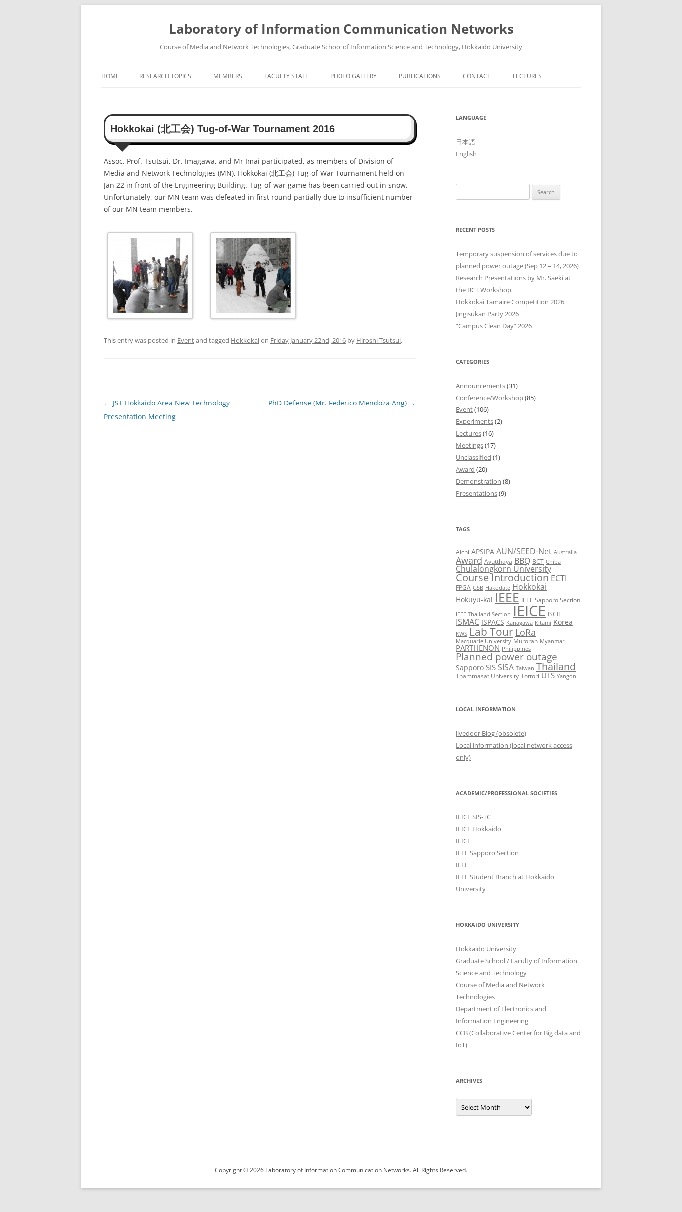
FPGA (463, 587)
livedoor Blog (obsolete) (491, 733)
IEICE (529, 611)
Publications (420, 76)
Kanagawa (519, 622)
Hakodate (497, 587)
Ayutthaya (498, 561)
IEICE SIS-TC (473, 816)
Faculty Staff (286, 76)
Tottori (530, 676)
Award (465, 469)
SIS (491, 667)
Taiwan (525, 668)
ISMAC (467, 621)
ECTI (559, 578)
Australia (565, 552)
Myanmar (552, 641)
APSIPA (482, 551)
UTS (548, 675)
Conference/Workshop (489, 397)
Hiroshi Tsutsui (378, 340)
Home (110, 76)
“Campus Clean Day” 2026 (494, 325)
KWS (461, 633)
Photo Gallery (353, 76)
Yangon (566, 676)
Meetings (469, 445)
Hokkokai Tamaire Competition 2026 (510, 301)
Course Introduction (502, 577)
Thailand (556, 666)
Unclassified (473, 457)
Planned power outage (506, 656)
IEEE (507, 597)
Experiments (474, 421)
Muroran (525, 641)
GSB (478, 587)
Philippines (516, 648)
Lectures (527, 76)
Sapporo (470, 667)
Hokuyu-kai (474, 599)
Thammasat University (487, 676)
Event (185, 340)
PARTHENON (478, 648)
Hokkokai (245, 340)
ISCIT (555, 614)
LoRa (525, 632)
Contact (477, 76)
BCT (538, 561)
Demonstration (478, 481)
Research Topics (165, 76)
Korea (563, 622)
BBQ (522, 560)
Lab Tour (491, 631)
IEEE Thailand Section (483, 614)
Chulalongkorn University (503, 568)
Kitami (543, 622)
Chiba (553, 561)
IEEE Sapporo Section (550, 600)
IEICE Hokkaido (478, 828)
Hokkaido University (486, 948)
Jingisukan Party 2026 (487, 313)
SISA (506, 667)
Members (227, 76)
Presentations (476, 493)
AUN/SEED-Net (524, 551)
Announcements (480, 385)
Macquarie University (483, 641)
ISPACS (492, 622)
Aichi (462, 552)
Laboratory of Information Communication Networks (341, 29)
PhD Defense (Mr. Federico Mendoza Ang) (342, 402)
